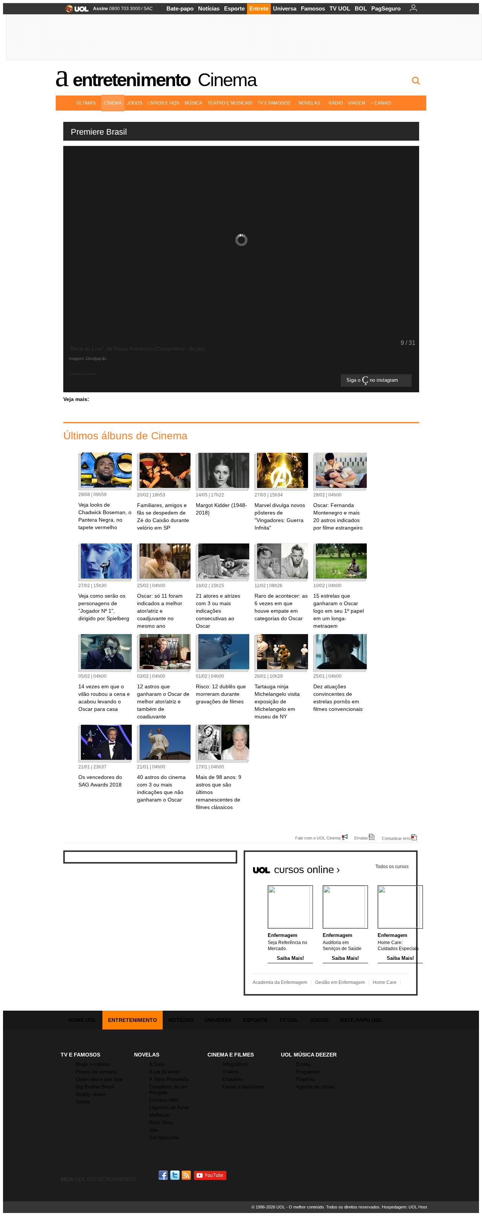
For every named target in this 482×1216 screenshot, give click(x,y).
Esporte (234, 8)
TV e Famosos (274, 103)
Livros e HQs (163, 103)
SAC (148, 8)
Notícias (209, 8)
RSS (186, 1175)
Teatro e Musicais (229, 103)
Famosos (313, 8)
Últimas (86, 103)
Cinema (227, 80)
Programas (308, 1072)
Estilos (303, 1064)
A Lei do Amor (164, 1072)
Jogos (134, 103)
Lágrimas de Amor (169, 1107)
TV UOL (339, 8)
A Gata (156, 1064)
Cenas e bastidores (244, 1087)
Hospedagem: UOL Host (404, 1207)
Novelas (309, 103)
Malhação (159, 1115)
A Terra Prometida (168, 1079)
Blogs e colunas (93, 1064)
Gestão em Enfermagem (340, 982)
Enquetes (233, 1079)
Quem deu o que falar (99, 1079)
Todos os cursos (392, 866)
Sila (153, 1130)
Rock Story (161, 1122)
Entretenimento (131, 80)
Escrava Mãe (163, 1100)
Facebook (164, 1175)
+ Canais (381, 103)
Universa (284, 8)
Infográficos (235, 1064)
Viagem (356, 103)
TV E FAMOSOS (80, 1055)
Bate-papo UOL (361, 1020)
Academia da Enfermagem (280, 982)
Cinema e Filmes (230, 1055)
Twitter (175, 1175)
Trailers (231, 1072)
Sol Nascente (163, 1137)
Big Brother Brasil (95, 1087)
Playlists (305, 1079)
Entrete (258, 8)
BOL (361, 8)
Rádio (335, 103)
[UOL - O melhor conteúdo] (74, 11)
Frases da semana (96, 1072)
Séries (83, 1102)
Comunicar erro (396, 838)
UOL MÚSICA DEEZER (309, 1055)
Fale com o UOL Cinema (317, 838)
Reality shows (91, 1094)
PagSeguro (386, 8)
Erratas (361, 838)
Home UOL (82, 1020)
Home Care (385, 982)
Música (193, 103)
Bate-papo (180, 8)
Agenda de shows (315, 1087)
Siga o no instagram (373, 380)
